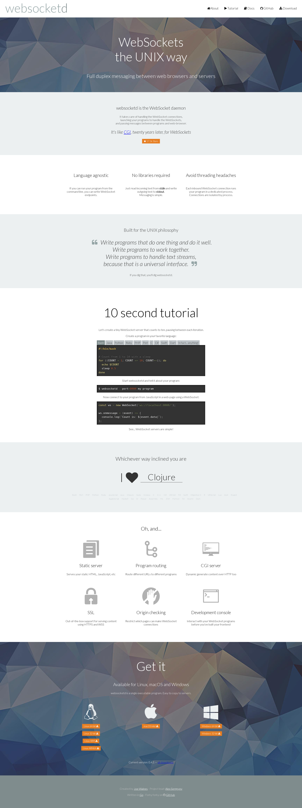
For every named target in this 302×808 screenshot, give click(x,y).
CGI (127, 132)
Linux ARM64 (90, 748)
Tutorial (232, 8)
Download (289, 8)
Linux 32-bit (90, 733)
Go (141, 794)
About (214, 8)
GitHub (268, 8)
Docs (250, 8)
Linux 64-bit (90, 726)
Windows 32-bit (210, 733)
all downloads (166, 762)
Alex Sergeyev (173, 788)
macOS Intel (150, 726)
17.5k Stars (152, 141)
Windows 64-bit (210, 726)
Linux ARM (89, 741)
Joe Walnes (141, 788)
